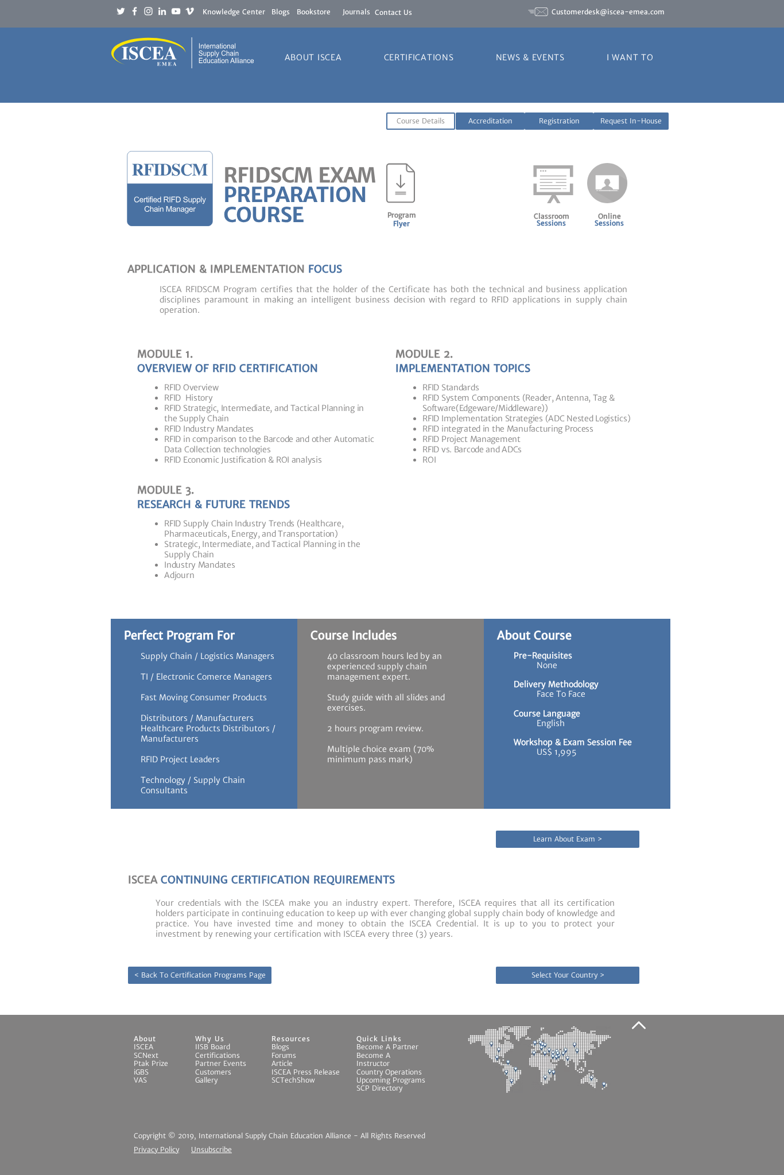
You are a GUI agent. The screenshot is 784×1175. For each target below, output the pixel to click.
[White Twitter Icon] (120, 11)
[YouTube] (175, 11)
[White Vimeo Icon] (189, 11)
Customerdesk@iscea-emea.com (608, 11)
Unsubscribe (211, 1149)
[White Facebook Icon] (134, 11)
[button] (313, 57)
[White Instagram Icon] (148, 11)
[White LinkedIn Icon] (162, 11)
